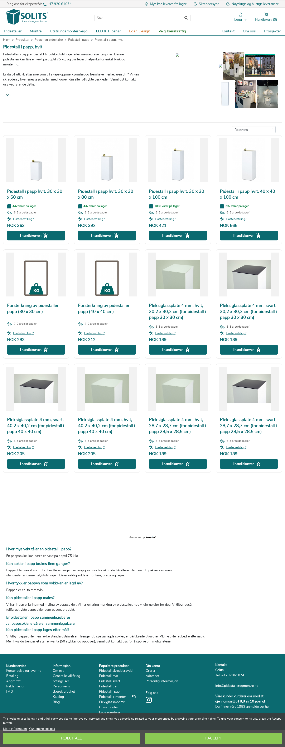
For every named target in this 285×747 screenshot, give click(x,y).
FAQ (9, 691)
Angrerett (13, 681)
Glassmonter (108, 707)
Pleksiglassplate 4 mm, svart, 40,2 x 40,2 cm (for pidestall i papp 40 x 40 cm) (35, 426)
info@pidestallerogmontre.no (236, 685)
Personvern (61, 686)
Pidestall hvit (108, 676)
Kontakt (221, 665)
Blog (56, 702)
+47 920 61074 (59, 4)
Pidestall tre (107, 686)
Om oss (58, 670)
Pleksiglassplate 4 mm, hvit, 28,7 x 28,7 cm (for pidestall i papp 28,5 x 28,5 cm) (177, 426)
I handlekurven (34, 235)
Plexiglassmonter (112, 702)
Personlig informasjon (162, 681)
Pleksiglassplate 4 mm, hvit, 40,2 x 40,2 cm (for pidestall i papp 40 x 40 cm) (106, 426)
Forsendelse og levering (23, 670)
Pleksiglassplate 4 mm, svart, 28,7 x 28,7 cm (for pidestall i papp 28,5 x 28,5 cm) (248, 426)
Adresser (152, 676)
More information (15, 728)
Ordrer (150, 670)
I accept (213, 738)
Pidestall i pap (109, 691)
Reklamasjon (15, 686)
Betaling (12, 676)
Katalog (58, 696)
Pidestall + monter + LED (117, 696)
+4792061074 (232, 675)
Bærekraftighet (64, 691)
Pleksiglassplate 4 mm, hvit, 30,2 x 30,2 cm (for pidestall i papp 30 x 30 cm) (177, 311)
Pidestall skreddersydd (115, 670)
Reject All (71, 738)
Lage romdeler (109, 712)
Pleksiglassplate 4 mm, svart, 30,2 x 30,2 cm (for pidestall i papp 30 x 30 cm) (248, 311)
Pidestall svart (109, 681)
